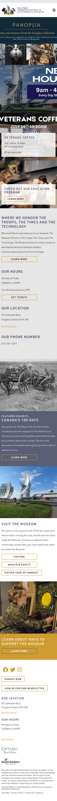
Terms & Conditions (34, 792)
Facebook (5, 669)
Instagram (20, 669)
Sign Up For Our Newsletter (24, 688)
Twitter (12, 669)
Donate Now (13, 679)
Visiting (19, 556)
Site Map (5, 792)
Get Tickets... (8, 739)
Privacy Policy (17, 792)
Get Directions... (9, 326)
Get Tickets (19, 297)
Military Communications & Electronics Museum (31, 10)
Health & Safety (19, 564)
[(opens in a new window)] (9, 753)
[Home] (8, 10)
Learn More (16, 199)
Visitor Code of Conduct (22, 572)
